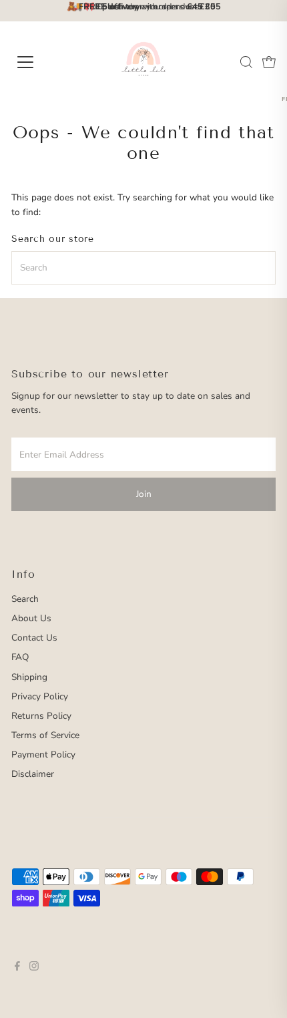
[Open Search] (246, 62)
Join (144, 494)
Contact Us (34, 637)
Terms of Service (45, 735)
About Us (31, 618)
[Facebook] (17, 968)
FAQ (20, 657)
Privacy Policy (39, 696)
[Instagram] (34, 968)
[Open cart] (269, 62)
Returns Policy (41, 715)
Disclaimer (32, 774)
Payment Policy (43, 754)
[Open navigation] (40, 62)
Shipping (29, 677)
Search (25, 598)
